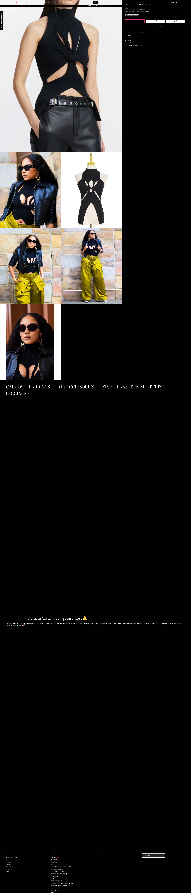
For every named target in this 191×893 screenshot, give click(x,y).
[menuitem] (76, 2)
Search (7, 871)
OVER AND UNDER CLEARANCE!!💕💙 (61, 867)
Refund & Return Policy (12, 857)
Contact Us (8, 864)
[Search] (177, 2)
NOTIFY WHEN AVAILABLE (132, 14)
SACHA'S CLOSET (55, 862)
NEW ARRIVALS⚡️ (56, 860)
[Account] (180, 2)
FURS (52, 878)
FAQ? (7, 855)
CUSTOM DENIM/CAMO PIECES (59, 871)
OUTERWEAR (54, 876)
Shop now (95, 630)
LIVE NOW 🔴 (54, 857)
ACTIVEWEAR (55, 888)
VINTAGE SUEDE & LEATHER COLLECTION (62, 886)
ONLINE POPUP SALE (56, 881)
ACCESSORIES (54, 890)
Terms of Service (10, 869)
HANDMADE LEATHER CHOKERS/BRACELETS (63, 883)
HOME (52, 855)
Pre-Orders (8, 862)
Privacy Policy (9, 867)
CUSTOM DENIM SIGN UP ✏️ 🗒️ (59, 874)
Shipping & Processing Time (12, 860)
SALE (52, 864)
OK (162, 855)
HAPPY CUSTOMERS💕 (57, 869)
